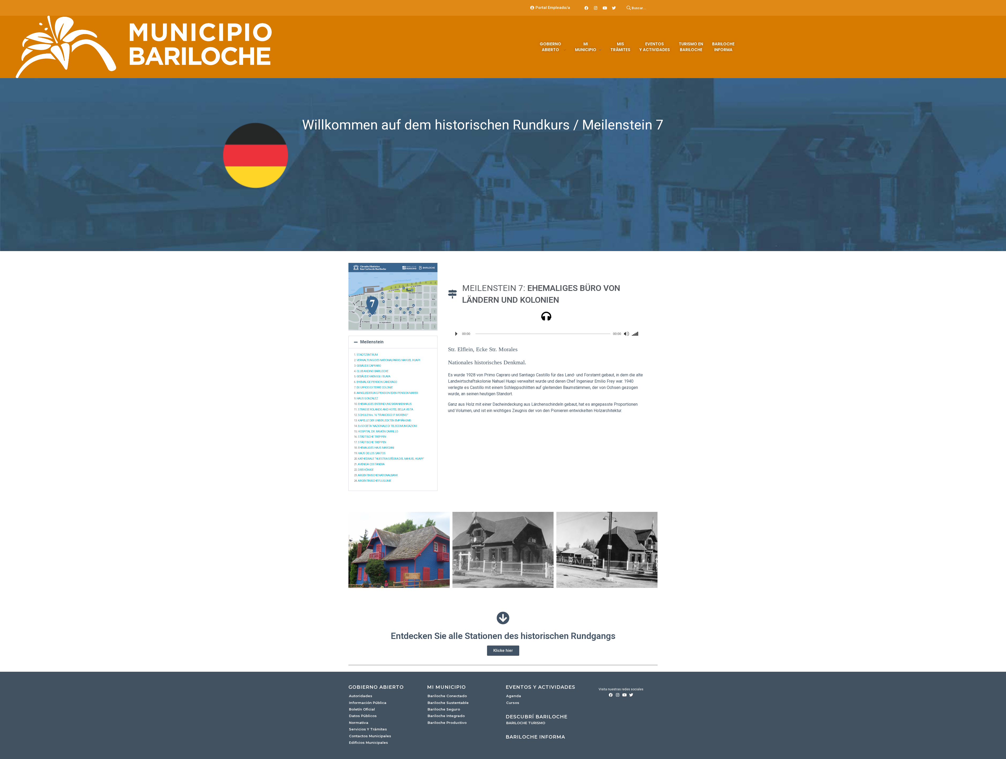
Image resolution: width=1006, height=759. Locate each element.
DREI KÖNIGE (365, 469)
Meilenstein (372, 341)
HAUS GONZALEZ (367, 398)
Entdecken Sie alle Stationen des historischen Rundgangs (503, 636)
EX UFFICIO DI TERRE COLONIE (374, 387)
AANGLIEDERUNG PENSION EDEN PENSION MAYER (387, 393)
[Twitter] (614, 8)
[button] (393, 342)
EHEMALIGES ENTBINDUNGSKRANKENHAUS (385, 404)
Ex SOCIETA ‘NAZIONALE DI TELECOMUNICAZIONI (387, 426)
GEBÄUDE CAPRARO (369, 365)
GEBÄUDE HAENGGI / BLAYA (373, 376)
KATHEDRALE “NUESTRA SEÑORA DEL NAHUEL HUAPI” (391, 458)
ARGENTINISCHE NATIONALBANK (378, 475)
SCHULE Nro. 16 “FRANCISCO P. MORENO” (383, 415)
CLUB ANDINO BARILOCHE (372, 371)
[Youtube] (605, 8)
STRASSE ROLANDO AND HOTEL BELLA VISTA (385, 409)
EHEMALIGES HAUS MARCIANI (376, 447)
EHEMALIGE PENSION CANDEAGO (377, 382)
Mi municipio (446, 687)
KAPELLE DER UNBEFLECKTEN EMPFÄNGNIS (384, 420)
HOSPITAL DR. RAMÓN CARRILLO (378, 431)
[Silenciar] (626, 334)
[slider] (636, 334)
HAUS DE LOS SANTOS (371, 453)
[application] (546, 334)
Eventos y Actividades (540, 687)
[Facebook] (587, 8)
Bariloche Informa (535, 737)
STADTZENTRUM (367, 354)
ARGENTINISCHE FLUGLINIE (374, 480)
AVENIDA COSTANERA (371, 464)
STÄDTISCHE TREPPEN (372, 436)
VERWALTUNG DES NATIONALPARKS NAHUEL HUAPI (388, 360)
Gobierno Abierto (376, 687)
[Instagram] (596, 8)
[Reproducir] (456, 334)
